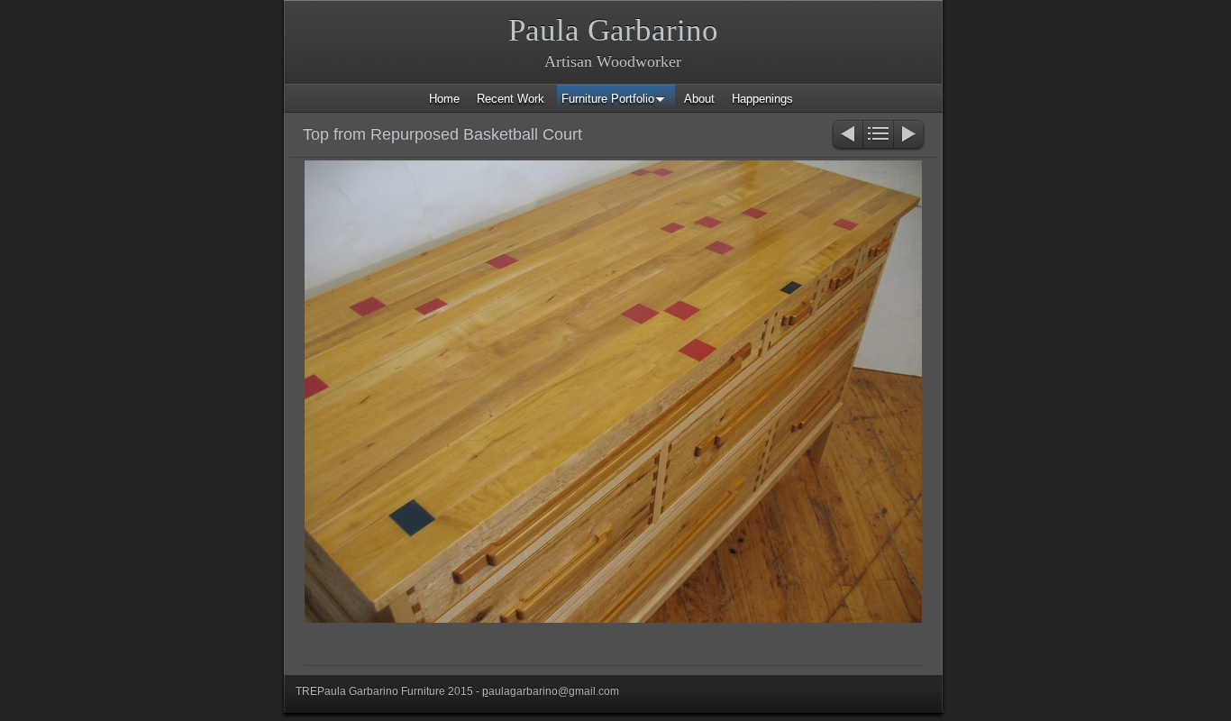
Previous (846, 135)
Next (910, 135)
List (878, 135)
